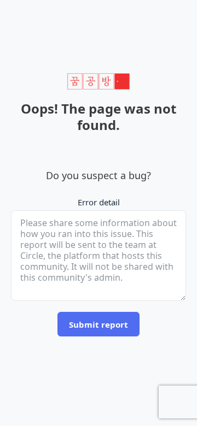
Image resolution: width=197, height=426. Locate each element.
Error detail (99, 202)
